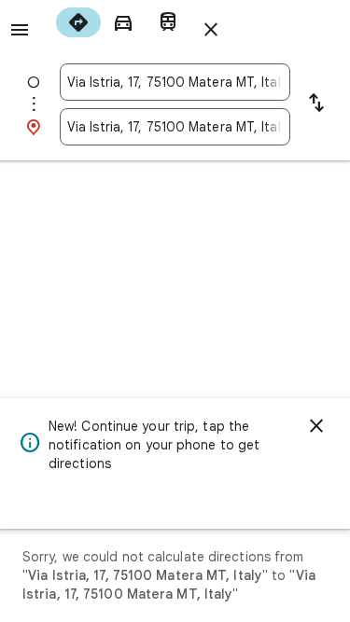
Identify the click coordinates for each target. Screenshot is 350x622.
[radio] (78, 22)
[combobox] (175, 82)
